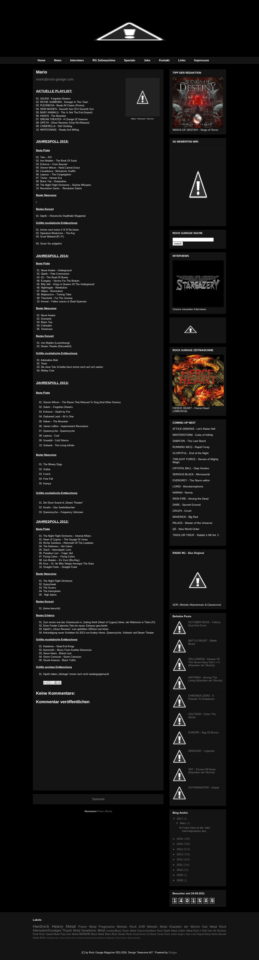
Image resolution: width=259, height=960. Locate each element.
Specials (129, 60)
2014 (180, 849)
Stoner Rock (125, 934)
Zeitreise (136, 938)
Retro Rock (111, 934)
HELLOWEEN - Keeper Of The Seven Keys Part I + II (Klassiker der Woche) (204, 662)
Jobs (147, 60)
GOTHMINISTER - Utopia (203, 787)
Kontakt (164, 60)
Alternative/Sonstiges (47, 930)
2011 (180, 864)
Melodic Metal (157, 926)
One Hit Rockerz (216, 930)
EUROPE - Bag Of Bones (203, 732)
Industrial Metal (90, 938)
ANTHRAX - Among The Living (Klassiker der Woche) (205, 679)
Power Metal (87, 926)
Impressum (201, 60)
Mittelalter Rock (113, 938)
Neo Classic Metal (63, 938)
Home (41, 60)
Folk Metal (50, 938)
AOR (142, 926)
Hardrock (41, 926)
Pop (63, 934)
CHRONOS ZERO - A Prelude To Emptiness (201, 697)
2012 (180, 859)
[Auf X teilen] (52, 683)
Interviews (77, 60)
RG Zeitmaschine (104, 60)
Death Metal (170, 930)
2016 (180, 838)
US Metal (151, 934)
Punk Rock (39, 934)
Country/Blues (114, 930)
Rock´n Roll (199, 930)
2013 (180, 854)
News (57, 60)
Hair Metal (209, 926)
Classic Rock (163, 934)
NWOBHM (84, 934)
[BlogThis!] (49, 683)
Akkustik (222, 934)
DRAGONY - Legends (201, 750)
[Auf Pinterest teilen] (59, 683)
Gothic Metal (185, 930)
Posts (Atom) (104, 811)
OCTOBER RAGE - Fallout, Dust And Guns (204, 624)
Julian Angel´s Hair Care (183, 934)
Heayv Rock (39, 937)
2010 (180, 869)
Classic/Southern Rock (149, 930)
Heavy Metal (64, 926)
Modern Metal (127, 938)
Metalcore (102, 938)
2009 (180, 874)
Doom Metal (129, 930)
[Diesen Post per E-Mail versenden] (45, 683)
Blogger (173, 952)
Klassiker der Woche (184, 926)
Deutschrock (139, 934)
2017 (180, 818)
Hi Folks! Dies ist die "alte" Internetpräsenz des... (194, 829)
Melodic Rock (127, 926)
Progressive (107, 926)
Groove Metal (77, 938)
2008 (180, 880)
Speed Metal (53, 934)
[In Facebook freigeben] (56, 683)
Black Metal (97, 934)
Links (181, 60)
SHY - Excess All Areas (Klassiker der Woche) (202, 771)
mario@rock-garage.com (55, 79)
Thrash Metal (71, 930)
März (183, 823)
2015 (180, 843)
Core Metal (72, 934)
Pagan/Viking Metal (207, 934)
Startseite (98, 799)
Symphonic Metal (93, 930)
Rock (222, 926)
